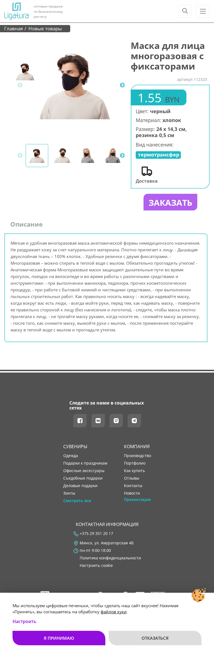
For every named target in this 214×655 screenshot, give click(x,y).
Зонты (69, 493)
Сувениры (75, 446)
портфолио (134, 463)
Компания (137, 446)
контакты (133, 485)
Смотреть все (77, 500)
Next (122, 85)
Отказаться (155, 638)
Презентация (137, 499)
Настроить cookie (96, 565)
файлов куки (114, 611)
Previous (20, 85)
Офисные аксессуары (83, 470)
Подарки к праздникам (85, 463)
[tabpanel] (74, 85)
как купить (134, 470)
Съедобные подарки (83, 478)
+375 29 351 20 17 (96, 533)
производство (137, 455)
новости (132, 493)
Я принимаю (59, 638)
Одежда (70, 455)
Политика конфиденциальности (110, 558)
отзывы (131, 478)
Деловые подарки (80, 485)
